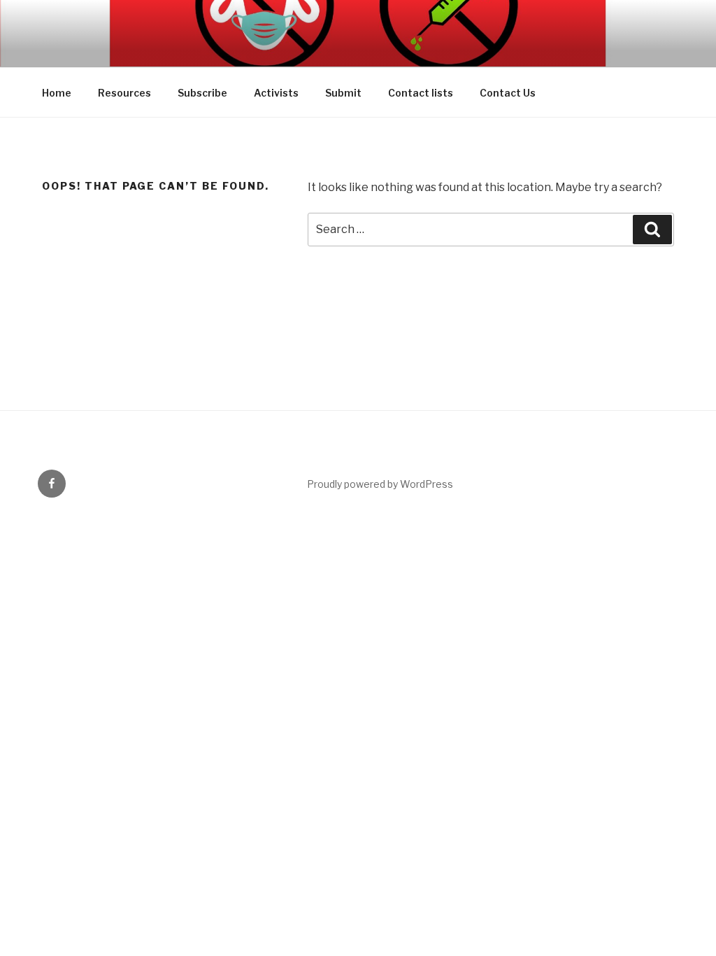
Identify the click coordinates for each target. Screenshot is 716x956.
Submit (343, 93)
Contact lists (420, 93)
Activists (276, 93)
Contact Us (508, 93)
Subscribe (202, 93)
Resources (124, 93)
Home (56, 93)
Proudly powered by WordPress (380, 484)
